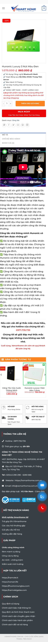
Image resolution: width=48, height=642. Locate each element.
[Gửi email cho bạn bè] (18, 125)
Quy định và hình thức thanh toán (18, 612)
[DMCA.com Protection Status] (29, 500)
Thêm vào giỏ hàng (30, 103)
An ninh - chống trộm (12, 560)
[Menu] (3, 8)
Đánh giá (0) (8, 143)
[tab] (23, 135)
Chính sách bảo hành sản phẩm (17, 620)
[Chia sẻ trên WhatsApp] (4, 125)
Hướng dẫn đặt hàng (12, 534)
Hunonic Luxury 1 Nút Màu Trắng (35, 389)
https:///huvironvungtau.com (16, 586)
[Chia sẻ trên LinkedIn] (27, 125)
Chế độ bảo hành (11, 139)
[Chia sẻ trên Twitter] (13, 125)
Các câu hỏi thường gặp (13, 525)
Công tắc (15, 120)
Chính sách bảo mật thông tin (16, 608)
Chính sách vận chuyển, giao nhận (18, 616)
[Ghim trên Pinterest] (23, 125)
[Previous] (1, 379)
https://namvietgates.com (14, 590)
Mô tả (5, 135)
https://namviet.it (10, 577)
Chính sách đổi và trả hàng (15, 624)
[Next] (45, 379)
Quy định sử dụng (10, 603)
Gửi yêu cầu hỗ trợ (11, 530)
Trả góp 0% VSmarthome (14, 521)
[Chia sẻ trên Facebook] (9, 125)
